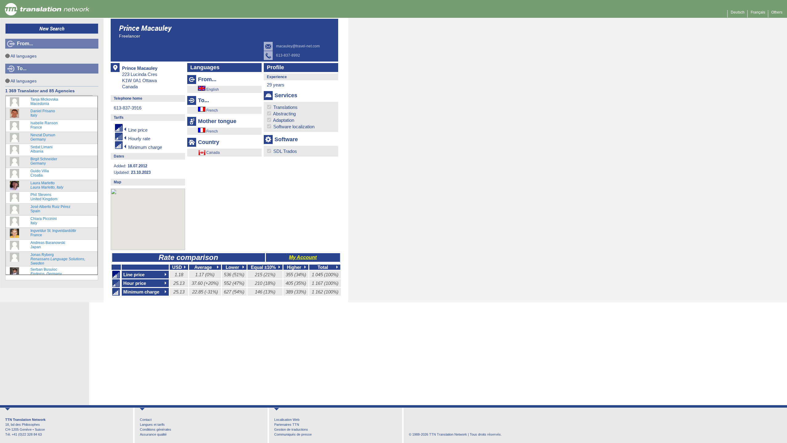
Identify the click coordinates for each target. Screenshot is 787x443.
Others (776, 12)
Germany (42, 137)
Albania (41, 149)
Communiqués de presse (293, 434)
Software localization (293, 126)
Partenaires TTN (286, 424)
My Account (303, 257)
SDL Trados (284, 151)
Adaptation (283, 120)
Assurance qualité (153, 434)
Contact (146, 419)
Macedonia (44, 101)
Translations (285, 107)
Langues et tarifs (152, 424)
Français (758, 12)
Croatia (39, 173)
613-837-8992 (288, 55)
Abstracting (284, 113)
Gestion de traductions (291, 429)
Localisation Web (286, 419)
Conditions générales (155, 429)
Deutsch (738, 12)
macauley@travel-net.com (298, 46)
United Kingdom (43, 197)
